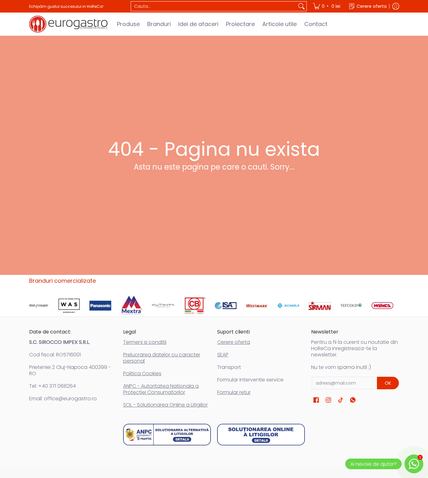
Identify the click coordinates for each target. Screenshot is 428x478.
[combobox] (213, 6)
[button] (316, 400)
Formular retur (234, 392)
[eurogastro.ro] (68, 24)
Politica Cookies (142, 373)
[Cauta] (301, 6)
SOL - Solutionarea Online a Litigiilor (165, 404)
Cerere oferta (233, 342)
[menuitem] (327, 6)
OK (388, 383)
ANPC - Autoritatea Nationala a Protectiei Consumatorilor (161, 389)
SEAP (222, 354)
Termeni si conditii (144, 342)
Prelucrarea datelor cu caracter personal (161, 358)
